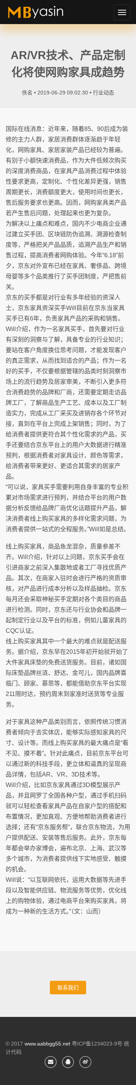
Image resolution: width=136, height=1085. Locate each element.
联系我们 (68, 988)
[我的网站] (44, 15)
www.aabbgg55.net (47, 1044)
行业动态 (103, 93)
